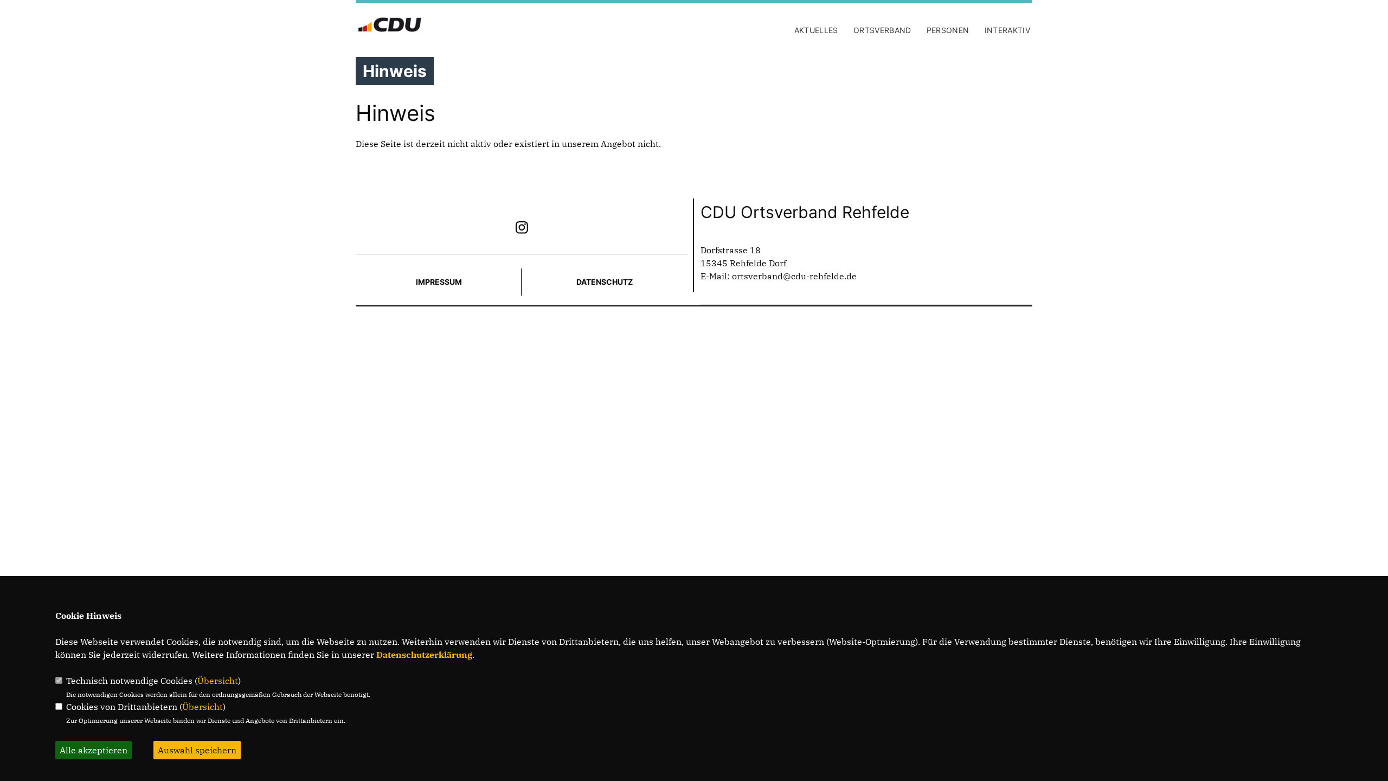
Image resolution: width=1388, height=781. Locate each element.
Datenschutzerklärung (424, 654)
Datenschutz (604, 281)
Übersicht (217, 680)
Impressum (439, 281)
